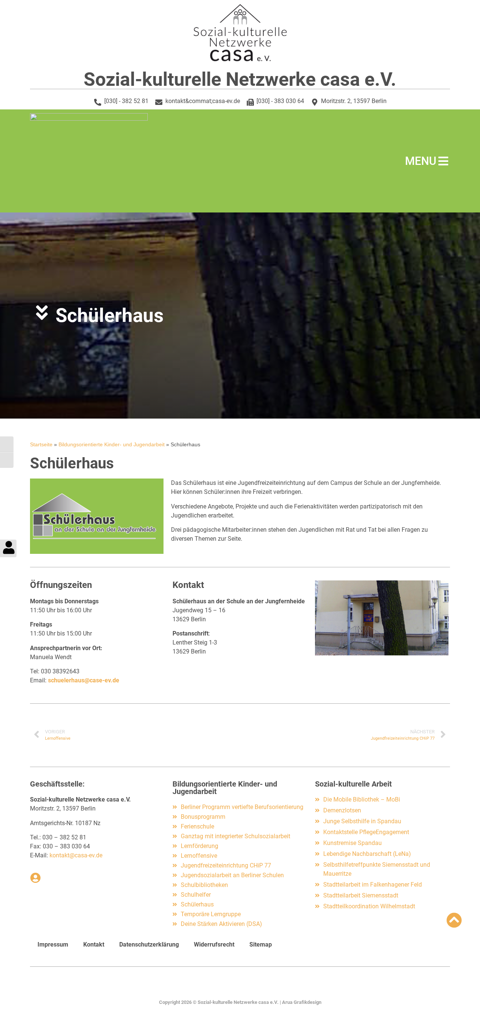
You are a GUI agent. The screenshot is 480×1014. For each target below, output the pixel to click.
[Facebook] (224, 986)
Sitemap (260, 944)
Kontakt (93, 944)
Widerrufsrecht (214, 944)
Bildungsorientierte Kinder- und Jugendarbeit (111, 444)
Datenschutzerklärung (149, 944)
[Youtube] (255, 986)
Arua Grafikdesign (301, 1002)
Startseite (41, 444)
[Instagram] (240, 986)
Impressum (53, 944)
